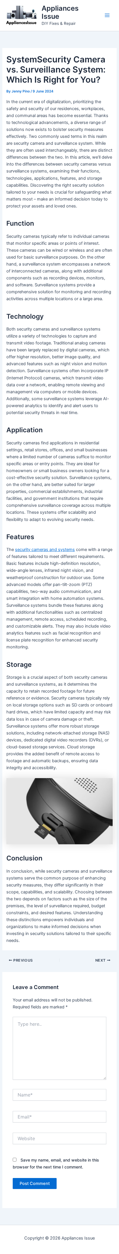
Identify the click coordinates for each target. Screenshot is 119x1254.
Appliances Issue (60, 12)
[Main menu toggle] (107, 15)
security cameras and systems (45, 549)
